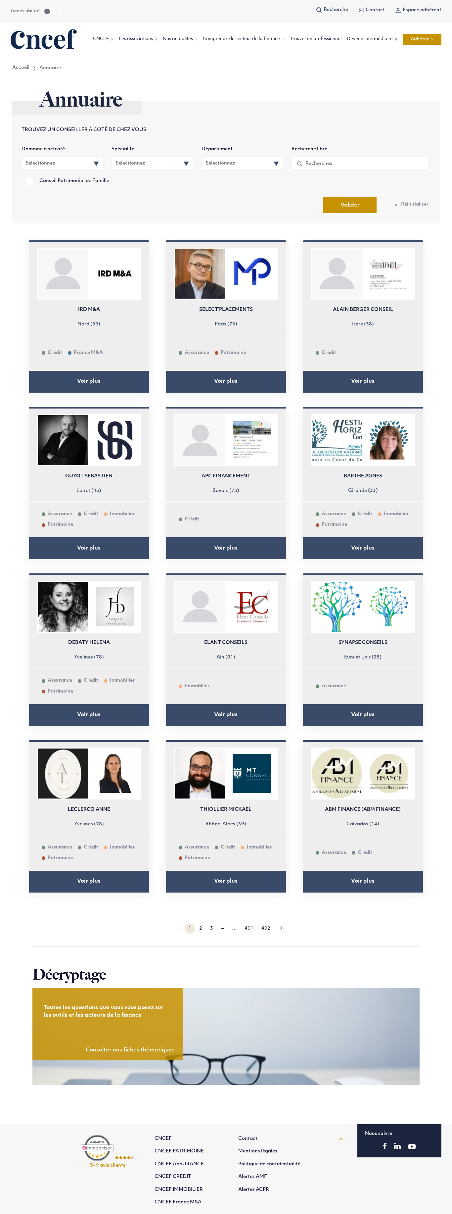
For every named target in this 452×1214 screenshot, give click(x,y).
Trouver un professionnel (315, 39)
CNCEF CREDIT (173, 1177)
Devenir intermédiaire (370, 39)
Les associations (136, 39)
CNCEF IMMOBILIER (179, 1189)
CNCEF (101, 39)
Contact (375, 10)
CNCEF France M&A (178, 1202)
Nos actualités (178, 39)
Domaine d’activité (43, 149)
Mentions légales (257, 1151)
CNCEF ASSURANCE (179, 1164)
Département (217, 149)
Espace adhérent (422, 10)
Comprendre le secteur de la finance (241, 39)
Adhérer (420, 39)
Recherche (336, 9)
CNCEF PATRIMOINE (179, 1151)
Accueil (20, 68)
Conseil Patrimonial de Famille (74, 180)
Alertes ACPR (253, 1189)
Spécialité (123, 149)
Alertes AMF (252, 1177)
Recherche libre (309, 149)
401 (249, 928)
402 (265, 928)
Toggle (50, 11)
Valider (350, 205)
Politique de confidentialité (269, 1164)
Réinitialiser (415, 204)
